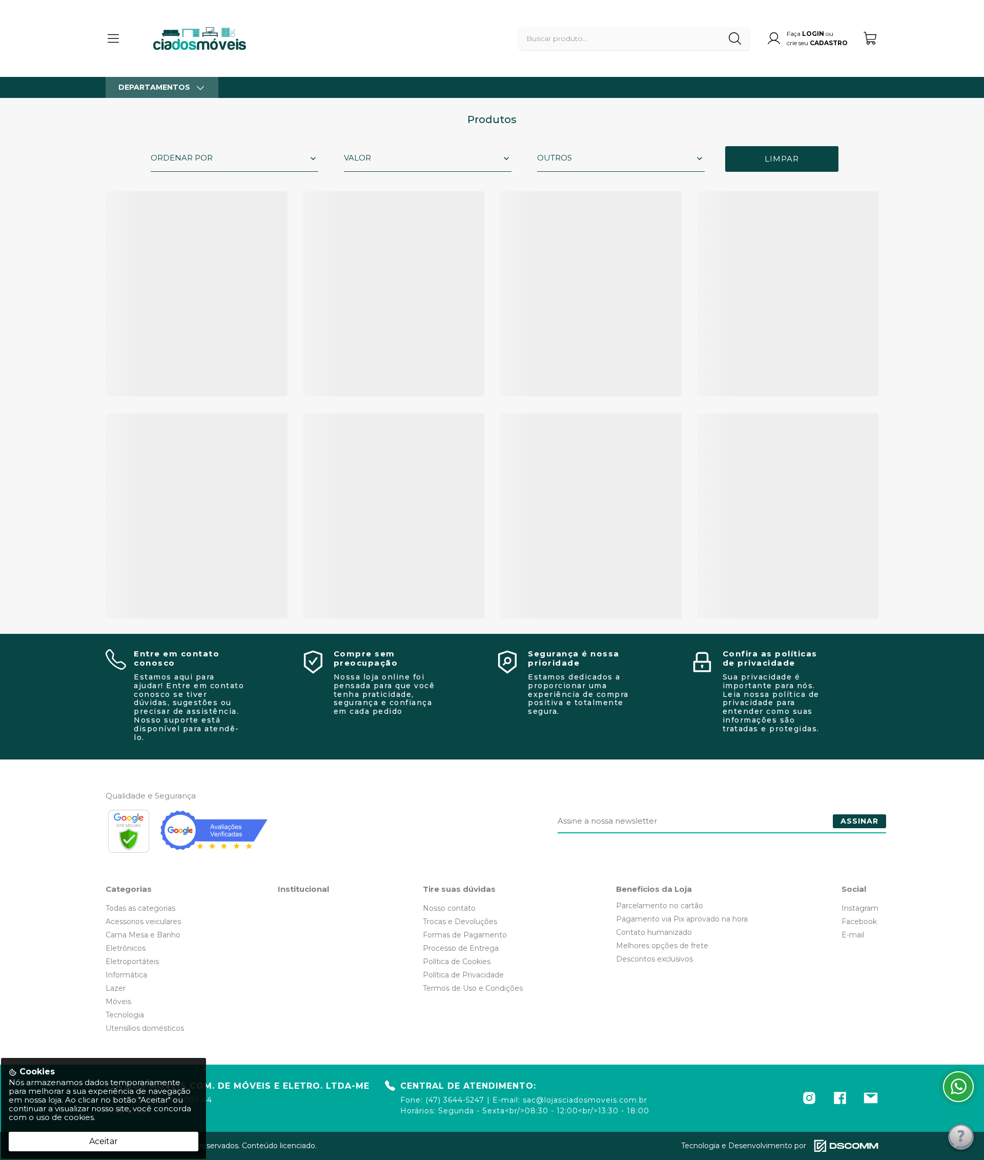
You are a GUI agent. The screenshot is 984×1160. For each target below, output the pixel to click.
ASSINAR (859, 821)
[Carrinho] (870, 38)
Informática (126, 974)
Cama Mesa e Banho (143, 934)
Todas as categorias (140, 908)
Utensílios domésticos (145, 1028)
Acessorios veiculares (143, 921)
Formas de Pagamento (465, 934)
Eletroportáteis (132, 961)
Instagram (860, 908)
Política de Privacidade (463, 974)
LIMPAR (782, 159)
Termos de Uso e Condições (473, 988)
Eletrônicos (126, 948)
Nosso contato (449, 908)
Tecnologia (125, 1014)
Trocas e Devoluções (460, 921)
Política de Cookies (456, 961)
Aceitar (103, 1141)
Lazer (116, 988)
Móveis (118, 1001)
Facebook (859, 921)
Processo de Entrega (461, 948)
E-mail (853, 934)
